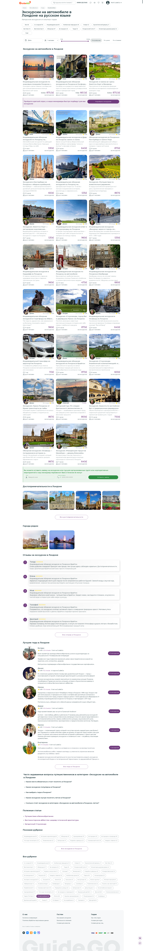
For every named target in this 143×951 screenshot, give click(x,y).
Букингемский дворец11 (101, 24)
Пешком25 (41, 875)
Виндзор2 (68, 883)
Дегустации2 (89, 888)
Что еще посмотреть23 (31, 840)
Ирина (65, 134)
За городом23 (63, 29)
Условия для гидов (96, 920)
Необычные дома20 (72, 875)
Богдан (65, 268)
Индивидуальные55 (53, 24)
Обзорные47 (51, 29)
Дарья (40, 706)
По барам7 (56, 900)
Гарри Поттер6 (29, 896)
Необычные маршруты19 (71, 24)
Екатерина (43, 742)
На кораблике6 (69, 900)
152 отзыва (46, 79)
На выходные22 (99, 875)
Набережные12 (29, 883)
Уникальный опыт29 (94, 840)
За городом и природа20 (109, 836)
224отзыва (47, 650)
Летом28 (57, 896)
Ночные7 (65, 871)
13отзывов (46, 727)
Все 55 (27, 24)
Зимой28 (58, 879)
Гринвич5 (81, 900)
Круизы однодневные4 (71, 896)
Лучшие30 (46, 879)
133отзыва (46, 689)
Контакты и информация (30, 918)
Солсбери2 (79, 883)
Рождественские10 (108, 871)
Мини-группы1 (95, 879)
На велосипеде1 (43, 883)
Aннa (64, 79)
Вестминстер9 (39, 29)
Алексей (66, 403)
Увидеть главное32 (111, 840)
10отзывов (44, 744)
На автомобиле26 (43, 896)
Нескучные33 (81, 879)
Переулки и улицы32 (61, 888)
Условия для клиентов (63, 923)
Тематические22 (48, 840)
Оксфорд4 (101, 896)
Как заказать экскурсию (64, 918)
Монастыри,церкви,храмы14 (108, 29)
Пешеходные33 (88, 896)
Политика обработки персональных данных (36, 920)
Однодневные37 (78, 836)
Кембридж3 (56, 883)
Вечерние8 (76, 871)
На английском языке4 (105, 888)
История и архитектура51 (49, 836)
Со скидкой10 (38, 24)
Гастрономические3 (112, 892)
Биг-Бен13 (27, 29)
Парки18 (86, 875)
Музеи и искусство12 (51, 871)
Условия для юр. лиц (97, 923)
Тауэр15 (75, 29)
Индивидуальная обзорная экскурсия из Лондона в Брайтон (53, 564)
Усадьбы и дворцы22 (77, 840)
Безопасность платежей (64, 920)
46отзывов (47, 708)
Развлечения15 (29, 888)
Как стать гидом (96, 918)
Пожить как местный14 (109, 883)
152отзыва (46, 670)
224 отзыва (79, 269)
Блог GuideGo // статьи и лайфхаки (31, 926)
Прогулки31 (69, 879)
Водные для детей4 (84, 892)
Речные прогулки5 (110, 879)
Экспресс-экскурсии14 (31, 879)
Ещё (27, 33)
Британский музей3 (30, 900)
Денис (31, 79)
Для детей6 (93, 900)
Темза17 (44, 900)
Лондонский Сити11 (88, 29)
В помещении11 (29, 875)
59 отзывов (78, 79)
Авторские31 (62, 840)
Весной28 (98, 892)
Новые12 (86, 24)
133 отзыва (79, 134)
